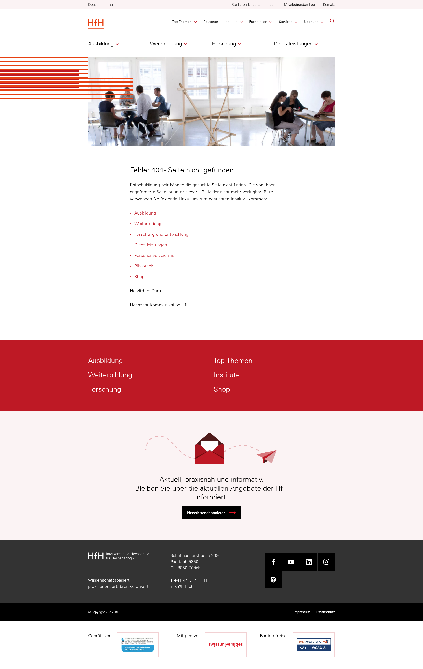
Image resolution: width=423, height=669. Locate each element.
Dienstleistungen (293, 43)
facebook (273, 562)
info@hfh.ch (181, 586)
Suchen (332, 21)
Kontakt (329, 4)
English (112, 4)
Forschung (224, 43)
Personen (210, 21)
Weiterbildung (166, 43)
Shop (139, 276)
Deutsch (94, 4)
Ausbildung (100, 43)
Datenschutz (325, 612)
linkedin (308, 562)
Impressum (302, 612)
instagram (326, 562)
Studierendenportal (247, 4)
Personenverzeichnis (154, 255)
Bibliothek (143, 266)
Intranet (273, 4)
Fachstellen (258, 21)
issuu (273, 579)
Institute (232, 21)
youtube (291, 562)
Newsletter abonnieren (206, 512)
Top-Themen (182, 21)
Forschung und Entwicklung (161, 234)
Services (286, 21)
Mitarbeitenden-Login (301, 4)
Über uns (311, 21)
